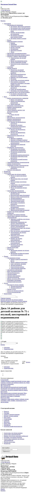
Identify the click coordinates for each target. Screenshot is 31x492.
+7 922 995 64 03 (5, 462)
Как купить (7, 417)
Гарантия (6, 420)
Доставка (6, 413)
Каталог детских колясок (11, 416)
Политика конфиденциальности (13, 426)
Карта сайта (7, 423)
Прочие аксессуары (9, 442)
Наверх (3, 489)
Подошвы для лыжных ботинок (13, 437)
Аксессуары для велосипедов (12, 434)
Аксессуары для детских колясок (13, 433)
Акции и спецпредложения (11, 414)
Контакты (7, 422)
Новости (6, 411)
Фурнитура (7, 443)
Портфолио (7, 425)
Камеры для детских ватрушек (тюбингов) (16, 436)
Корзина (3, 20)
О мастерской (8, 419)
